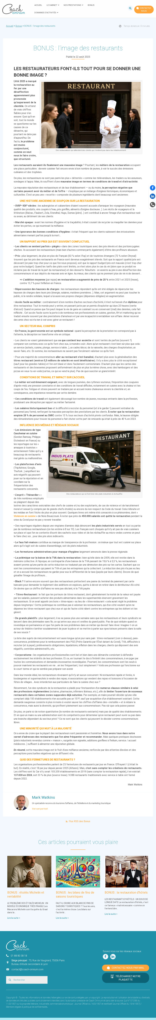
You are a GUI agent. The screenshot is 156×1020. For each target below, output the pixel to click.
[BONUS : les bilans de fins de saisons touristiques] (78, 871)
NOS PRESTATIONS (72, 5)
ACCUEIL (38, 5)
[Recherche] (129, 7)
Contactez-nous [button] (145, 9)
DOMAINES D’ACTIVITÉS (45, 12)
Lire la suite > (13, 918)
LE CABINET (52, 5)
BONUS (91, 5)
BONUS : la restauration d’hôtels (126, 892)
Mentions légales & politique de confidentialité (26, 1007)
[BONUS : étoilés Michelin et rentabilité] (29, 871)
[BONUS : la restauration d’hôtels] (127, 871)
